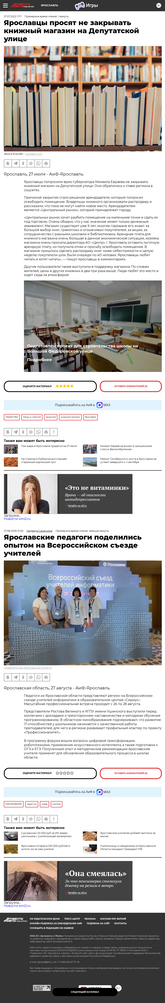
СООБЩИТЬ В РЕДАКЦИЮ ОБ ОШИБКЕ (52, 928)
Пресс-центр (72, 919)
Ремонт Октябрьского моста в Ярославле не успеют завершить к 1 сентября (128, 460)
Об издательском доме (45, 919)
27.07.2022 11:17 (12, 16)
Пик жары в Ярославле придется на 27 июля (49, 446)
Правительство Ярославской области (28, 667)
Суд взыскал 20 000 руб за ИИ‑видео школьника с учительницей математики (46, 835)
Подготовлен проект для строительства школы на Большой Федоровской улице (82, 349)
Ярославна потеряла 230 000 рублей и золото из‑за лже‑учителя (45, 847)
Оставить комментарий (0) (130, 386)
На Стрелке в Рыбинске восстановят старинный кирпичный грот (44, 460)
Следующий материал (85, 992)
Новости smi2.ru (17, 519)
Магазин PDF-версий (113, 919)
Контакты (120, 923)
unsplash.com (33, 153)
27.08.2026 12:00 (13, 530)
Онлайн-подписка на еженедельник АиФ (56, 923)
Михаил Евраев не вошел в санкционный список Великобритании (126, 448)
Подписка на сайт (98, 923)
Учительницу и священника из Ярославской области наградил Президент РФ (128, 847)
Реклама (90, 919)
